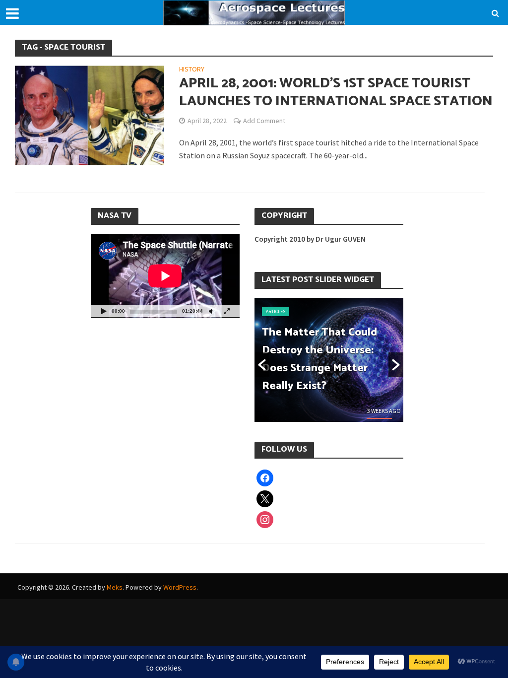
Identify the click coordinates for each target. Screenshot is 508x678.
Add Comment (264, 120)
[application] (165, 276)
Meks (115, 587)
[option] (328, 360)
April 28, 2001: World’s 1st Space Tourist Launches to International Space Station (336, 92)
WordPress (179, 587)
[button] (261, 364)
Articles (275, 311)
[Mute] (211, 311)
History (191, 69)
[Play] (104, 311)
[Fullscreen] (227, 311)
